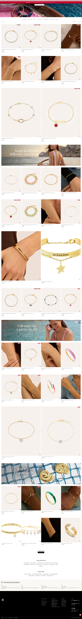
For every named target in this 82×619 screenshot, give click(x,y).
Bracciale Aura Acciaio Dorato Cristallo (48, 49)
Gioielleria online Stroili (4, 9)
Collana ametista (31, 575)
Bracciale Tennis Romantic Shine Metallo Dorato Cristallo (9, 50)
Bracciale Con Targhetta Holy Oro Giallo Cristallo (49, 138)
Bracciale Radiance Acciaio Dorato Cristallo (68, 49)
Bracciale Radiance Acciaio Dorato (47, 543)
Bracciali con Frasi (33, 564)
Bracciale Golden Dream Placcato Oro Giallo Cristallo (49, 313)
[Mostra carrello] (80, 4)
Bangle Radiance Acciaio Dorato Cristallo (7, 281)
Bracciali (9, 9)
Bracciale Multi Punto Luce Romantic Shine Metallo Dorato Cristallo (29, 543)
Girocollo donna (37, 575)
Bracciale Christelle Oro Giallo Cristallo (8, 81)
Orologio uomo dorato (50, 575)
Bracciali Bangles (26, 564)
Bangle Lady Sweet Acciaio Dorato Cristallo (47, 511)
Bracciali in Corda (39, 564)
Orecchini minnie (43, 575)
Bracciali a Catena (45, 564)
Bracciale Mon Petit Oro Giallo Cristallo (28, 49)
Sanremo (56, 564)
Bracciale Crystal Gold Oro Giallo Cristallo (8, 138)
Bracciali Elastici (51, 564)
